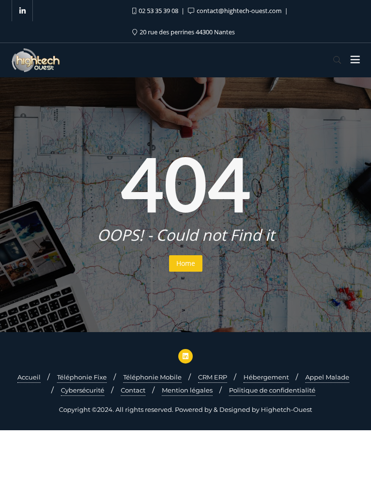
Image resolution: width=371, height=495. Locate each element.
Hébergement (266, 377)
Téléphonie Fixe (82, 377)
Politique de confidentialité (272, 390)
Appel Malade (327, 377)
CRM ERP (212, 377)
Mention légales (187, 390)
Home (185, 263)
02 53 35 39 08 (158, 10)
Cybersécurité (82, 390)
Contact (133, 390)
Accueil (29, 377)
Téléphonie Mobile (152, 377)
